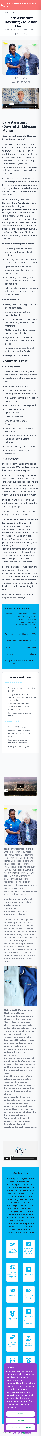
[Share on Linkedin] (22, 82)
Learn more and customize (20, 1427)
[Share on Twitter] (25, 82)
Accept (20, 1414)
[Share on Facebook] (18, 82)
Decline (20, 1420)
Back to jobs (9, 12)
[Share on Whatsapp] (29, 82)
